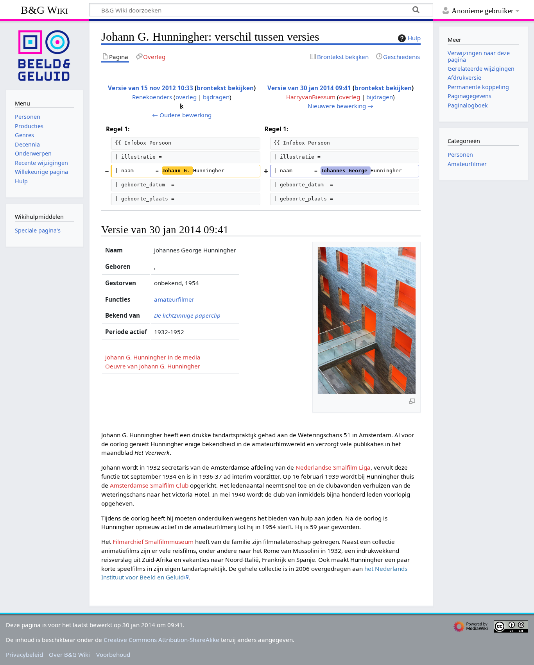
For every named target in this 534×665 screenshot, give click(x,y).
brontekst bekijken (225, 88)
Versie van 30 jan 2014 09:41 (309, 88)
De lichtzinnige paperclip (187, 315)
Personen (460, 154)
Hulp (414, 38)
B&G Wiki (44, 10)
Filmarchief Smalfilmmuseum (153, 541)
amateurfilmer (174, 299)
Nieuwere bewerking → (340, 106)
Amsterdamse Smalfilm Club (149, 485)
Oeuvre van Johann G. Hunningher (152, 366)
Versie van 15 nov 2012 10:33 (150, 88)
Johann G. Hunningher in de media (153, 357)
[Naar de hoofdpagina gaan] (44, 54)
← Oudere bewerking (181, 115)
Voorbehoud (113, 654)
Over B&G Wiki (69, 654)
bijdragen (216, 97)
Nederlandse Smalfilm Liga (333, 467)
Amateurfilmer (467, 164)
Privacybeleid (24, 654)
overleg (186, 97)
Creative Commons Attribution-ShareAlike (161, 640)
